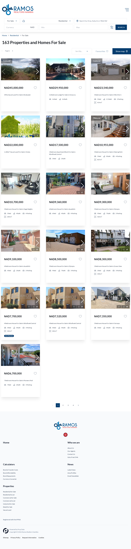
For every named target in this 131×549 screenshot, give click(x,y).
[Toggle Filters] (111, 27)
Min (43, 27)
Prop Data (21, 529)
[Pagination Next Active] (12, 51)
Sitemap (6, 538)
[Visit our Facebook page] (65, 435)
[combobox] (89, 21)
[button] (37, 71)
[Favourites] (35, 87)
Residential (14, 35)
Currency (10, 27)
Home (4, 35)
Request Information (29, 538)
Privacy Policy (15, 538)
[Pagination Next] (78, 405)
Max (78, 27)
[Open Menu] (127, 10)
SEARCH (121, 27)
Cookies (41, 538)
